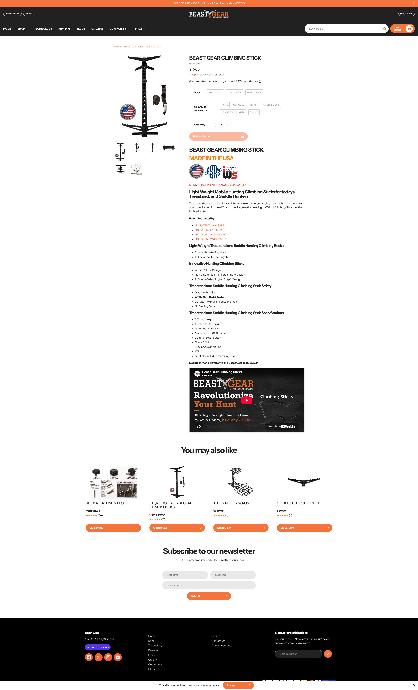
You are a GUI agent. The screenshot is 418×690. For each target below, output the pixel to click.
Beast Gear (195, 63)
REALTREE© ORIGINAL (233, 112)
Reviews (153, 650)
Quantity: (200, 124)
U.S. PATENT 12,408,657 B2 (211, 239)
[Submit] (328, 654)
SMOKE (254, 112)
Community (155, 664)
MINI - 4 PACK (254, 92)
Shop (151, 640)
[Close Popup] (414, 685)
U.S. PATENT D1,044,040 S (210, 230)
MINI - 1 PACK (215, 92)
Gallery (152, 659)
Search (215, 636)
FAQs (151, 669)
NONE (225, 104)
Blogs (151, 655)
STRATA (253, 104)
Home (117, 46)
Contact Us (30, 13)
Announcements (12, 13)
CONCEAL (238, 104)
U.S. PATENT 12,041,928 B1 (210, 225)
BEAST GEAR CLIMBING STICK (142, 46)
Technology (155, 645)
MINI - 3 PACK (235, 92)
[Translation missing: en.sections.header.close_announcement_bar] (414, 3)
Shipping (194, 74)
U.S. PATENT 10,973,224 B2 (210, 234)
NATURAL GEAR (271, 104)
